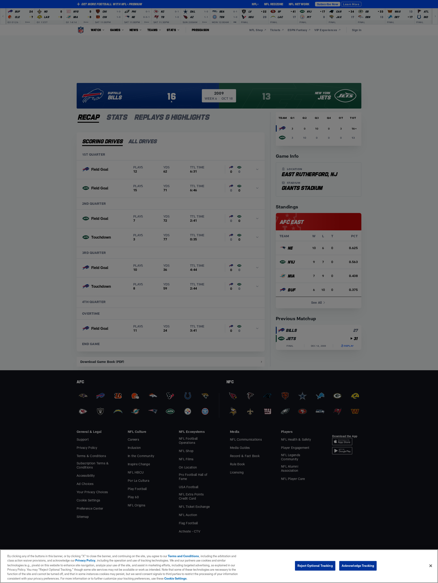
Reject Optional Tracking (315, 565)
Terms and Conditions (183, 556)
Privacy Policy (85, 560)
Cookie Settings (175, 578)
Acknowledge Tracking (358, 565)
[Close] (431, 566)
